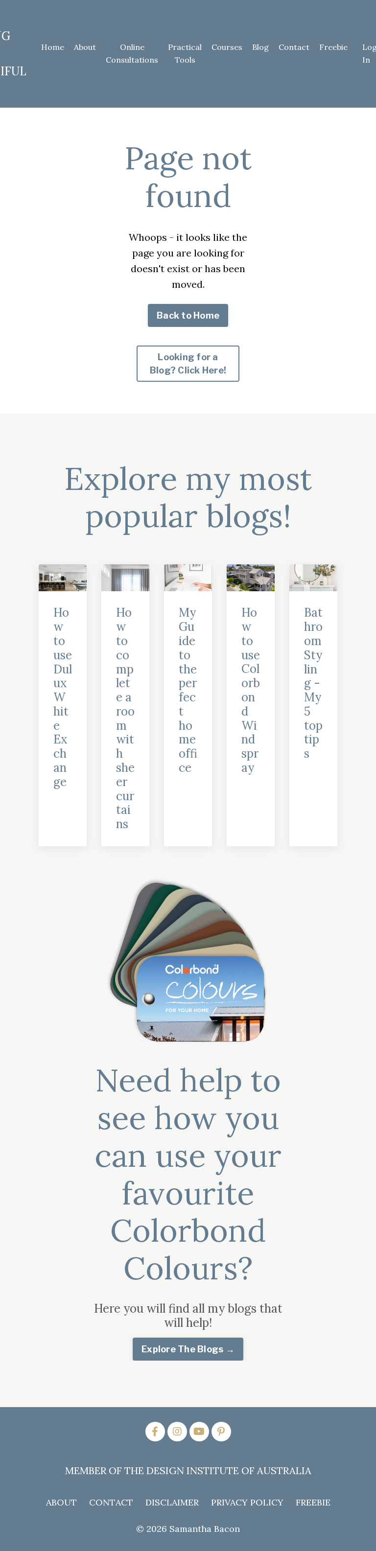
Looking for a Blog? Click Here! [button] (188, 363)
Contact (294, 47)
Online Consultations (132, 53)
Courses (227, 47)
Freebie (333, 47)
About (85, 47)
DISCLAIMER (172, 1502)
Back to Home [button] (188, 315)
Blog (260, 47)
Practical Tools (185, 53)
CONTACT (111, 1502)
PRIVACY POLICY (247, 1502)
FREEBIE (313, 1502)
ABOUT (61, 1502)
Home (52, 47)
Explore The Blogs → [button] (188, 1349)
